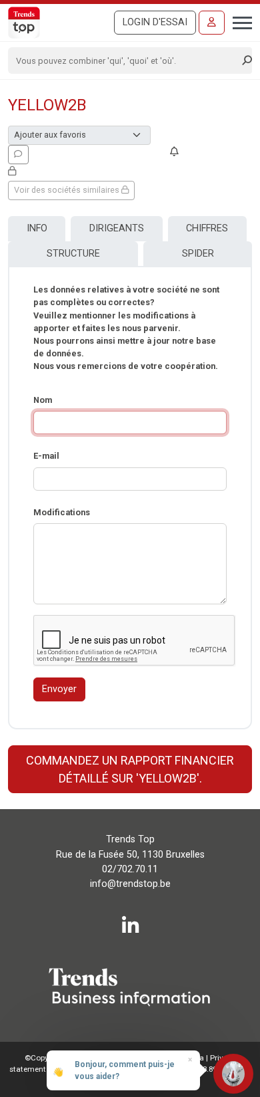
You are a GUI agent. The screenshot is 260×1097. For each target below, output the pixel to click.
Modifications (61, 512)
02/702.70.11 (130, 869)
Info (37, 228)
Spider (198, 253)
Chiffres (207, 228)
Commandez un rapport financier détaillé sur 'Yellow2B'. (130, 769)
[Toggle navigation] (238, 21)
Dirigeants (116, 228)
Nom (42, 400)
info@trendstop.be (130, 884)
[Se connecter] (212, 23)
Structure (73, 253)
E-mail (46, 456)
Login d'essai (155, 22)
